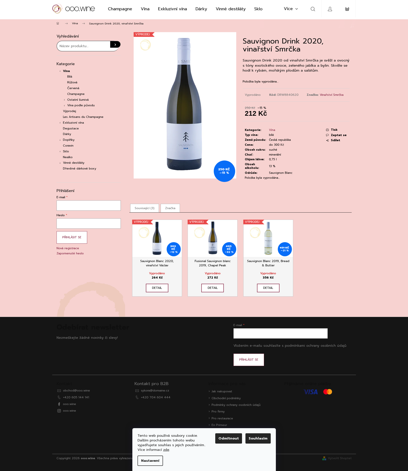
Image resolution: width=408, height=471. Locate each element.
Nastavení (150, 460)
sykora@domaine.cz (155, 390)
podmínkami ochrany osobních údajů (315, 345)
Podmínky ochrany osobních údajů (236, 405)
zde (166, 449)
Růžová (72, 82)
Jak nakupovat (222, 391)
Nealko (68, 157)
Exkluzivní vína (73, 122)
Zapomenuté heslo (70, 253)
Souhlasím (258, 438)
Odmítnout (228, 438)
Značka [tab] (170, 208)
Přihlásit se (71, 237)
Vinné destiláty (73, 162)
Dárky (67, 134)
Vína (66, 71)
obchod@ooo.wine (76, 390)
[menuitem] (120, 8)
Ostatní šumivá (78, 100)
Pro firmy (218, 411)
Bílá (69, 76)
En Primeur (219, 425)
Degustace (71, 128)
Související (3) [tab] (144, 208)
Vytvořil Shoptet (340, 458)
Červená (73, 88)
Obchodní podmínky (226, 398)
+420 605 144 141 (76, 397)
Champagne (76, 94)
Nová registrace (68, 248)
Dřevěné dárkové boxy (79, 168)
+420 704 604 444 (155, 397)
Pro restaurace (222, 418)
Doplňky (69, 140)
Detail (157, 288)
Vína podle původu (81, 105)
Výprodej (69, 111)
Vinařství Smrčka (332, 95)
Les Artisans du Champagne (83, 117)
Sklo (66, 151)
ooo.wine (69, 404)
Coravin (68, 145)
